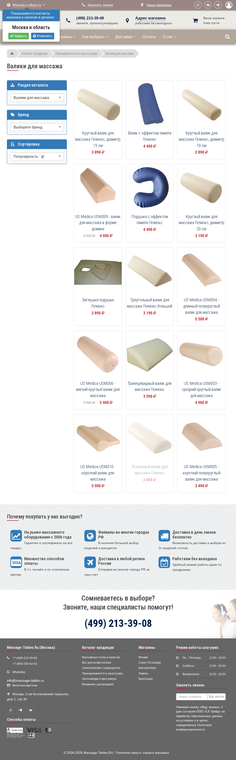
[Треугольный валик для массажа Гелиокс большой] (150, 271)
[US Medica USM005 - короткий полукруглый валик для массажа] (201, 438)
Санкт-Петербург (150, 662)
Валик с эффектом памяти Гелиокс (149, 136)
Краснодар (146, 678)
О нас (168, 37)
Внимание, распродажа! (98, 684)
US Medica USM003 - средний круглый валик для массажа (201, 389)
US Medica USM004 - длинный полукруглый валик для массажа (201, 306)
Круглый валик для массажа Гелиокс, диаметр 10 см (201, 139)
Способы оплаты (21, 719)
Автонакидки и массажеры (99, 678)
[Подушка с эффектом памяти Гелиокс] (150, 188)
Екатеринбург (147, 668)
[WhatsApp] (198, 5)
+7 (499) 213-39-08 (24, 658)
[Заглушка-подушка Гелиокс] (98, 271)
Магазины (63, 37)
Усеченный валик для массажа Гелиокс (150, 470)
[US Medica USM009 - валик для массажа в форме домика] (98, 188)
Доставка (123, 37)
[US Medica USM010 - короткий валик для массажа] (98, 438)
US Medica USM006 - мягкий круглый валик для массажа (98, 389)
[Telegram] (217, 5)
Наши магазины (159, 5)
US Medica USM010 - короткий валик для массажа (97, 473)
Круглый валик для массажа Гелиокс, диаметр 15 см (98, 139)
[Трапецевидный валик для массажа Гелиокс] (150, 355)
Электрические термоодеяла (101, 668)
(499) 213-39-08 (90, 18)
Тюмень (143, 673)
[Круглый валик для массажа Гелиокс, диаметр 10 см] (201, 105)
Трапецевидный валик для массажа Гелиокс (149, 386)
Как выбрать (93, 37)
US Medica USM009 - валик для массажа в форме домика (98, 222)
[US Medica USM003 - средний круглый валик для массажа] (201, 355)
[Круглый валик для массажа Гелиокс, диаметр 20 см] (201, 188)
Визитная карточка (24, 685)
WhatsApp (18, 672)
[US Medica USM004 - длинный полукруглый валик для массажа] (201, 271)
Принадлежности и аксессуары (102, 673)
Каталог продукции (98, 647)
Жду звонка (216, 696)
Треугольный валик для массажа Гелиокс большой (149, 303)
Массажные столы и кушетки (101, 657)
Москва (143, 657)
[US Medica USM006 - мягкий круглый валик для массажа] (98, 355)
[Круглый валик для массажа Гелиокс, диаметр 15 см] (98, 105)
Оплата (149, 37)
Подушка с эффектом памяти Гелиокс (149, 219)
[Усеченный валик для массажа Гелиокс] (150, 438)
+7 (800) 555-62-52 (25, 663)
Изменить (44, 36)
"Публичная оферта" (128, 752)
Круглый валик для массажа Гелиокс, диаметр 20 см (201, 222)
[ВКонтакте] (208, 5)
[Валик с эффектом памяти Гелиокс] (150, 105)
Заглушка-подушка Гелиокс (98, 303)
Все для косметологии (96, 662)
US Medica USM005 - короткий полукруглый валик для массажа (201, 473)
